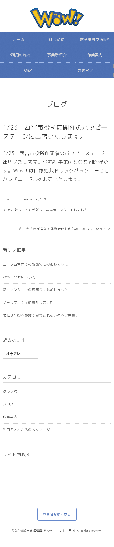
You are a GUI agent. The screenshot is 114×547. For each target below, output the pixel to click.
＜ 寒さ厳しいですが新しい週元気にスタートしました (45, 210)
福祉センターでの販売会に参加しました (35, 289)
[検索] (108, 469)
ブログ (57, 104)
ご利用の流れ (18, 54)
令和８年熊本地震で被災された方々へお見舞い (41, 315)
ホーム (19, 39)
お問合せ (85, 70)
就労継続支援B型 (95, 39)
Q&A (28, 70)
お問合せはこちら (57, 514)
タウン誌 (10, 391)
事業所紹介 (57, 54)
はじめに (57, 39)
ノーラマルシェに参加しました (28, 302)
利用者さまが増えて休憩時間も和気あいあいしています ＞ (65, 229)
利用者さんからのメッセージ (26, 429)
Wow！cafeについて (19, 277)
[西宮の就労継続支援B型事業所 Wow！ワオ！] (57, 13)
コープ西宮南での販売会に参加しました (35, 264)
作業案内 (95, 54)
